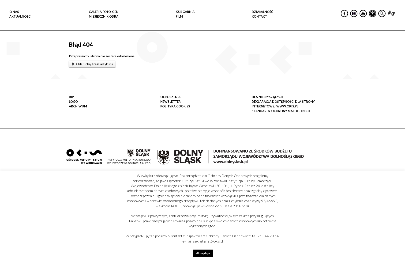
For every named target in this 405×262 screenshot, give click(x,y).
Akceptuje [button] (203, 253)
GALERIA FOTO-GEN (103, 12)
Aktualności (20, 16)
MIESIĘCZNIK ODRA (103, 16)
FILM (179, 16)
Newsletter (170, 101)
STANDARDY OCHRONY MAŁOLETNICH (281, 111)
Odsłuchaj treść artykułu (94, 64)
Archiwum (78, 106)
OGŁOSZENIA (170, 97)
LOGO (73, 101)
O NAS (14, 12)
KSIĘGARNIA (185, 12)
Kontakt (259, 16)
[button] (399, 48)
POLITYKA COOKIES (175, 106)
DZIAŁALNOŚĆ (262, 12)
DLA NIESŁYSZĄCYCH (267, 97)
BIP (71, 97)
